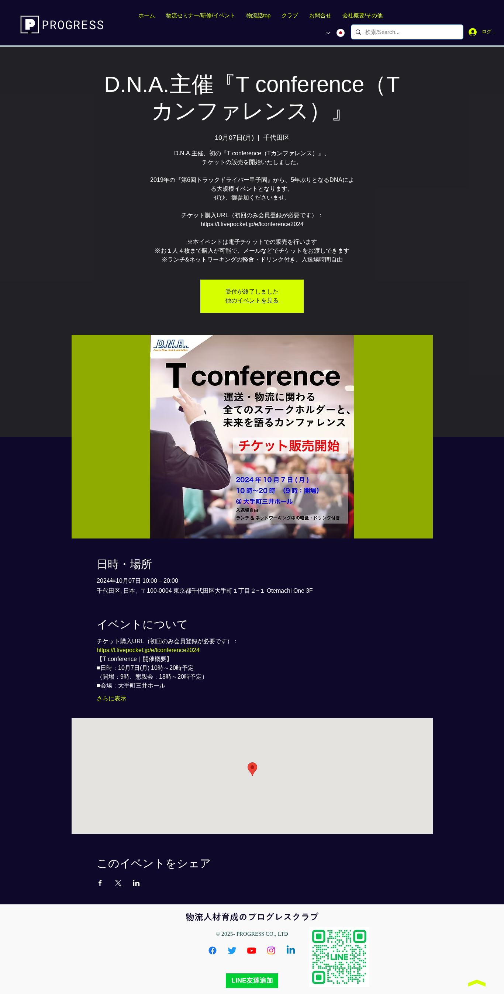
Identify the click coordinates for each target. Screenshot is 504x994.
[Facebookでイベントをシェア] (100, 883)
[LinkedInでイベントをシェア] (136, 883)
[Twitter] (232, 950)
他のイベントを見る (252, 300)
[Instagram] (271, 950)
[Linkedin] (291, 950)
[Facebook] (212, 950)
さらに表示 (111, 698)
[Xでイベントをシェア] (118, 883)
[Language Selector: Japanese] (335, 32)
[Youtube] (251, 950)
